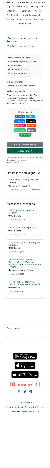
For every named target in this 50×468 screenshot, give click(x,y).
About (21, 23)
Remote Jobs (35, 6)
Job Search (8, 2)
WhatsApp (21, 130)
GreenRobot (26, 411)
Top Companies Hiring (17, 6)
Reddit (32, 126)
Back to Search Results (26, 144)
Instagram (21, 126)
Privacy (28, 402)
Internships (12, 11)
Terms (21, 402)
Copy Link (26, 135)
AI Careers (39, 407)
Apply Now (24, 150)
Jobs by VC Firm (38, 2)
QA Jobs (18, 19)
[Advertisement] (25, 310)
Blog (29, 23)
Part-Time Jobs (13, 15)
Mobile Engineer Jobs (32, 15)
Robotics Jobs (32, 19)
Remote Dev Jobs (25, 407)
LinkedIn (21, 117)
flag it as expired (13, 163)
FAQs (43, 19)
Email (32, 130)
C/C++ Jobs (7, 19)
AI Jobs (38, 11)
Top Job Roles (22, 2)
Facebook (20, 121)
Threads (32, 121)
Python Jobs (26, 11)
